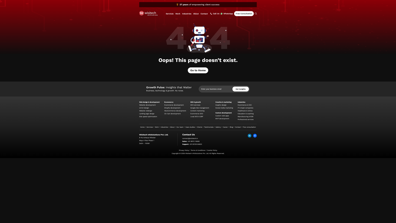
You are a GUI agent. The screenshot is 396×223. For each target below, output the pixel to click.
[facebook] (255, 136)
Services (170, 14)
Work (177, 14)
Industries (186, 14)
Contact (204, 14)
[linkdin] (249, 136)
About (196, 14)
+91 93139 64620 (195, 144)
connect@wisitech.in (190, 138)
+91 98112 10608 (193, 141)
